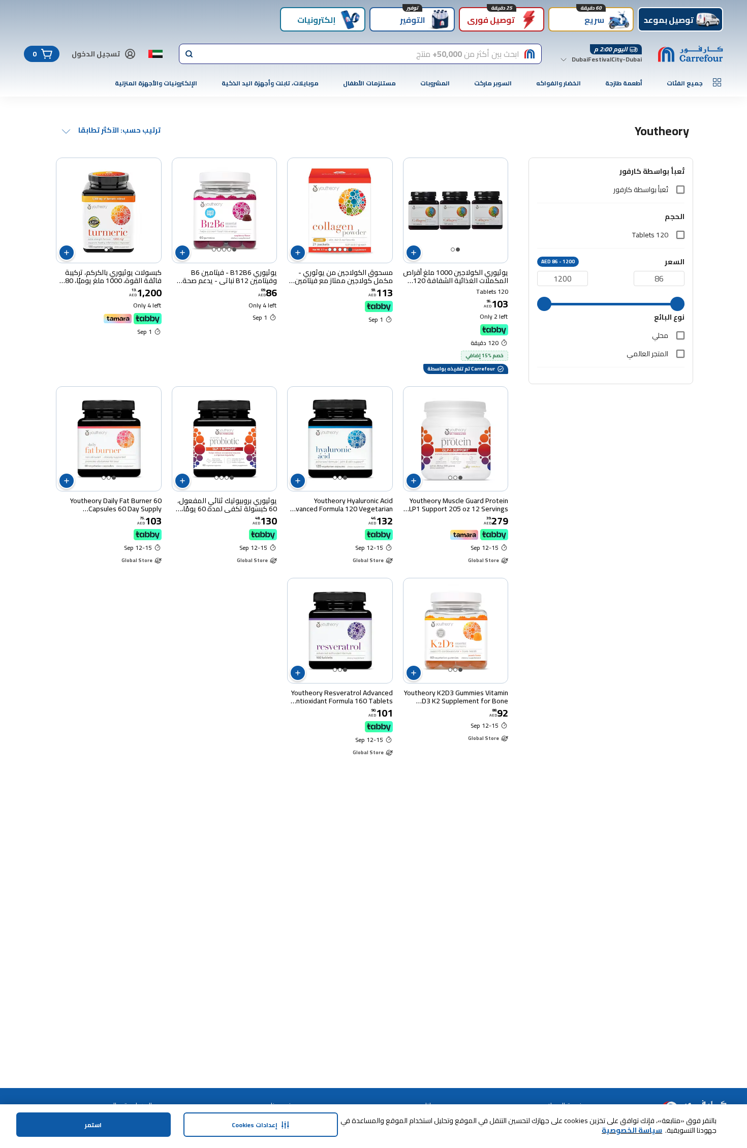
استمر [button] (93, 1125)
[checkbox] (680, 189)
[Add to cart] (414, 252)
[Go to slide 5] (330, 249)
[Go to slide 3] (340, 249)
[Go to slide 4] (335, 249)
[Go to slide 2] (453, 249)
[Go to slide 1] (458, 249)
